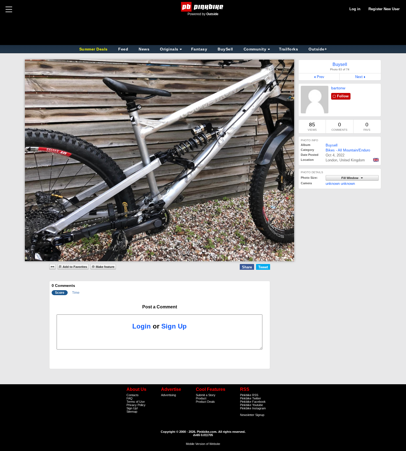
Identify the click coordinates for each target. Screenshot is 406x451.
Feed (123, 49)
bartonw (338, 88)
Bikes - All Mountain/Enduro (348, 150)
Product (201, 398)
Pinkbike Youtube (251, 405)
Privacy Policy (136, 405)
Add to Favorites (75, 266)
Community (255, 49)
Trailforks (288, 49)
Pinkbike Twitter (250, 398)
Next (359, 77)
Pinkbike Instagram (253, 408)
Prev (320, 77)
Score (59, 293)
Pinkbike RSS (249, 395)
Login (141, 326)
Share (247, 267)
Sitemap (131, 411)
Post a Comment (159, 307)
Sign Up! (132, 408)
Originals (169, 49)
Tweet (263, 267)
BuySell (225, 49)
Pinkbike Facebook (253, 401)
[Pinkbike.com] (203, 7)
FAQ (129, 398)
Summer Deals (94, 49)
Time (76, 293)
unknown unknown (340, 184)
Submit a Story (205, 395)
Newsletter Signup (252, 415)
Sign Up (174, 326)
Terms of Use (135, 401)
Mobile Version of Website (203, 443)
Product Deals (205, 401)
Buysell (332, 145)
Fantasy (199, 49)
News (144, 49)
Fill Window (350, 178)
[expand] (52, 266)
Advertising (168, 395)
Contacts (132, 395)
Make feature (105, 266)
